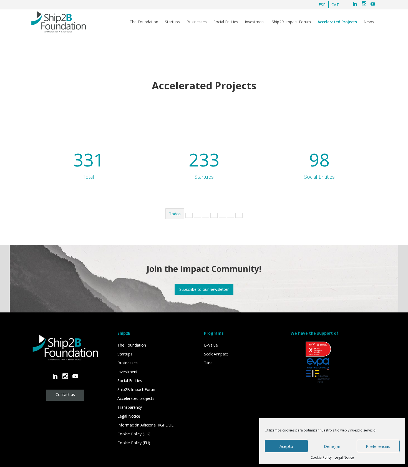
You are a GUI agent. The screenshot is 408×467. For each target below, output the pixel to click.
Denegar (332, 446)
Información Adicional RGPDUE (145, 425)
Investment (255, 22)
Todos (175, 213)
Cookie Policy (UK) (133, 433)
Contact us (65, 394)
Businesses (197, 22)
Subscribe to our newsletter (204, 289)
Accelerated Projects (337, 22)
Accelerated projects (135, 398)
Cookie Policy (321, 457)
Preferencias (378, 446)
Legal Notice (344, 457)
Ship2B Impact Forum (291, 22)
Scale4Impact (216, 354)
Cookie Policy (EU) (133, 442)
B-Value (211, 345)
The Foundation (144, 22)
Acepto (286, 446)
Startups (172, 22)
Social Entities (225, 22)
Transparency (129, 407)
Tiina (208, 362)
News (369, 22)
